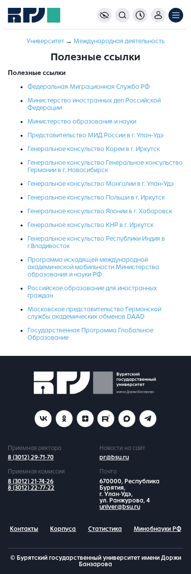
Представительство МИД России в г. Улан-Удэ (95, 135)
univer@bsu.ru (119, 507)
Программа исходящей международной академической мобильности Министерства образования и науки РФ (93, 267)
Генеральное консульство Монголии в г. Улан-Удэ (100, 183)
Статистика (105, 529)
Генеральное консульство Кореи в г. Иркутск (93, 149)
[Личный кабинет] (158, 15)
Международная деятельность (119, 41)
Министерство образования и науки (81, 121)
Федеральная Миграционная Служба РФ (88, 86)
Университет (45, 41)
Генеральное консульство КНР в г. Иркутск (90, 225)
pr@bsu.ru (114, 457)
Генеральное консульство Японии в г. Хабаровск (99, 211)
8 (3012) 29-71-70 (31, 457)
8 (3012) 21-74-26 (30, 481)
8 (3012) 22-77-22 (31, 488)
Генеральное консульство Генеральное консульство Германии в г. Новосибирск (105, 166)
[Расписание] (140, 15)
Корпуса (63, 529)
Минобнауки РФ (157, 529)
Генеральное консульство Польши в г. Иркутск (96, 197)
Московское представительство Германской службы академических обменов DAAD (94, 313)
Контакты (24, 529)
